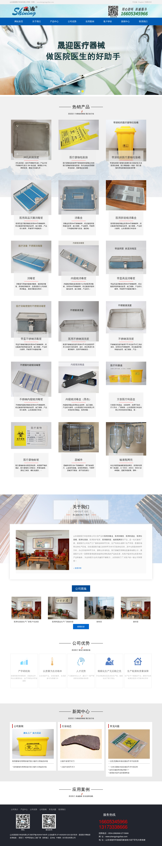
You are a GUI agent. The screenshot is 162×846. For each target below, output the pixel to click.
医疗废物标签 (31, 459)
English (141, 2)
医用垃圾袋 (83, 539)
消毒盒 (79, 217)
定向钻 (52, 837)
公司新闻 (43, 809)
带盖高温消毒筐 (126, 278)
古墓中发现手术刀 (67, 761)
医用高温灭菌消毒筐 (31, 217)
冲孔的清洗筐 (31, 157)
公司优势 (72, 21)
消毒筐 (31, 278)
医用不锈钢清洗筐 (78, 338)
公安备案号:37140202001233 (59, 834)
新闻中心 (125, 21)
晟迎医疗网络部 (84, 834)
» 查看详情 (77, 568)
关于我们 (36, 21)
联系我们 (143, 21)
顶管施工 (45, 837)
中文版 (134, 2)
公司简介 (14, 809)
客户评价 (107, 21)
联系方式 (148, 2)
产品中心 (54, 21)
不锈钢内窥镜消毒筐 (31, 399)
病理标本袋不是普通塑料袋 (119, 773)
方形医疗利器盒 (126, 399)
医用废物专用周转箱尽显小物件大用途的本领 (30, 761)
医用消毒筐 (119, 536)
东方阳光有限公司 (69, 837)
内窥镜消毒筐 (78, 278)
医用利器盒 (130, 536)
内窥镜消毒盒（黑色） (79, 399)
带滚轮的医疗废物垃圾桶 (126, 157)
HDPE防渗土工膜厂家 (33, 837)
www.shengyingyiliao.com (45, 2)
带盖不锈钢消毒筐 (31, 338)
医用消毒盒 (108, 536)
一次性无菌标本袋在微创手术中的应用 (123, 761)
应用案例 (90, 21)
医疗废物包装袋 (78, 157)
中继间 (58, 837)
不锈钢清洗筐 (126, 338)
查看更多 (81, 626)
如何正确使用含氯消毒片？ (119, 770)
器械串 (79, 459)
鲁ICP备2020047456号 (38, 834)
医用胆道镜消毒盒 (126, 217)
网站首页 (18, 21)
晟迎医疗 (71, 113)
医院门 (21, 837)
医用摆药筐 (106, 539)
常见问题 (52, 809)
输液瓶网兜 (126, 459)
